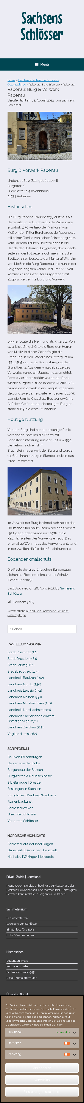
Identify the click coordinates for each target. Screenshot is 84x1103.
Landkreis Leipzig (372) (25, 690)
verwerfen (42, 1080)
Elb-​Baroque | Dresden (25, 782)
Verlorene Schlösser (23, 821)
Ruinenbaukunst (20, 801)
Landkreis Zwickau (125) (26, 727)
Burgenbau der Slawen (25, 770)
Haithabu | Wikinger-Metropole (31, 857)
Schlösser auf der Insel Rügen (30, 844)
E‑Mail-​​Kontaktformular (21, 977)
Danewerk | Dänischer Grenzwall (32, 850)
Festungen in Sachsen (24, 789)
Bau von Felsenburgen (25, 757)
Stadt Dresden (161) (22, 659)
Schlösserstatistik (17, 918)
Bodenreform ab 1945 (20, 972)
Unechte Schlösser (22, 814)
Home (11, 80)
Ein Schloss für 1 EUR (20, 929)
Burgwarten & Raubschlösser (30, 776)
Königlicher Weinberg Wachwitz (32, 795)
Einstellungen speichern (42, 1092)
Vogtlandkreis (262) (22, 734)
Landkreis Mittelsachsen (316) (30, 703)
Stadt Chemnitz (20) (22, 652)
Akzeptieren (42, 1068)
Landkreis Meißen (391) (25, 697)
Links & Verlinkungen (20, 935)
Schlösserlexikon (20, 808)
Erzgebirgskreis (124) (23, 671)
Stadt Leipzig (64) (21, 665)
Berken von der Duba (24, 763)
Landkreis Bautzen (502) (26, 678)
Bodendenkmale (17, 960)
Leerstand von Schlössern (22, 923)
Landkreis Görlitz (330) (24, 684)
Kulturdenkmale (17, 966)
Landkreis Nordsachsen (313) (29, 710)
